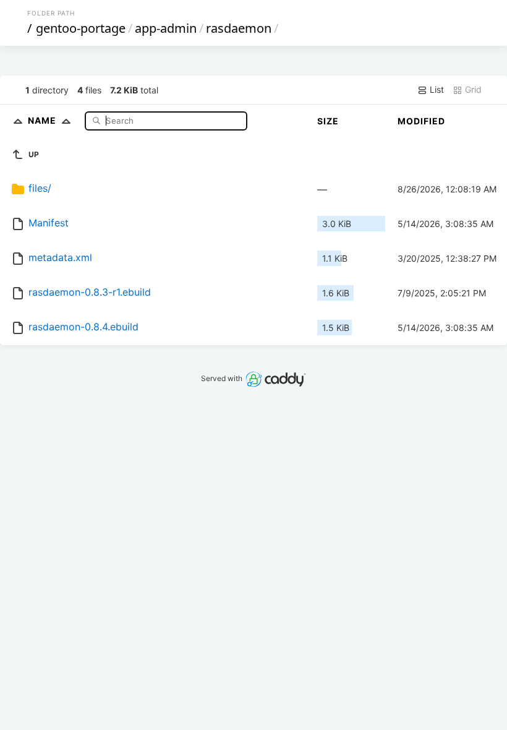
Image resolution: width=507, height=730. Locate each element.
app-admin (166, 28)
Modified (421, 121)
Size (328, 121)
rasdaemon (238, 28)
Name (43, 120)
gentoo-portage (81, 28)
